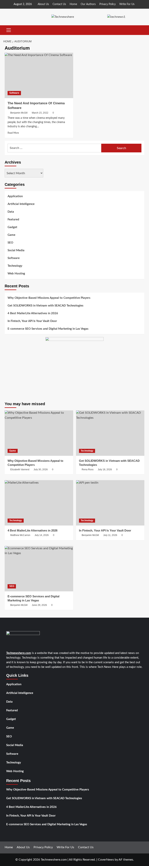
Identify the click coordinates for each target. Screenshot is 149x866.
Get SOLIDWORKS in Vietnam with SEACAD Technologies (45, 305)
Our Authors (88, 4)
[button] (8, 30)
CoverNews (106, 859)
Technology (15, 265)
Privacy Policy (107, 4)
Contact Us (59, 4)
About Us (43, 4)
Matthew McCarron (20, 535)
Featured (13, 219)
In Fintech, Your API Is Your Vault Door (32, 321)
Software (14, 93)
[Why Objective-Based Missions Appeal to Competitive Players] (39, 433)
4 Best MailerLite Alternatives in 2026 (33, 313)
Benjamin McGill (19, 112)
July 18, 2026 (105, 469)
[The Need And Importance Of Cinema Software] (39, 75)
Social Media (16, 250)
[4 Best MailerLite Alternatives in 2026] (39, 503)
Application (15, 196)
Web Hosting (16, 273)
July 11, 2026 (110, 535)
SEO (10, 242)
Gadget (12, 227)
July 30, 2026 (41, 469)
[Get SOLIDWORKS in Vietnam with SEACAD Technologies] (110, 433)
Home (73, 4)
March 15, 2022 (40, 112)
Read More (13, 133)
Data (11, 211)
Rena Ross (88, 469)
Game (11, 234)
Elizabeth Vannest (19, 469)
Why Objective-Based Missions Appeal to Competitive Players (49, 297)
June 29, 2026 (39, 605)
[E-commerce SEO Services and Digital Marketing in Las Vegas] (39, 568)
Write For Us (126, 4)
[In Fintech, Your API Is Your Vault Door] (110, 503)
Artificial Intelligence (21, 204)
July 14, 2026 (42, 535)
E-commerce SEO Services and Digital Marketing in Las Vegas (48, 328)
